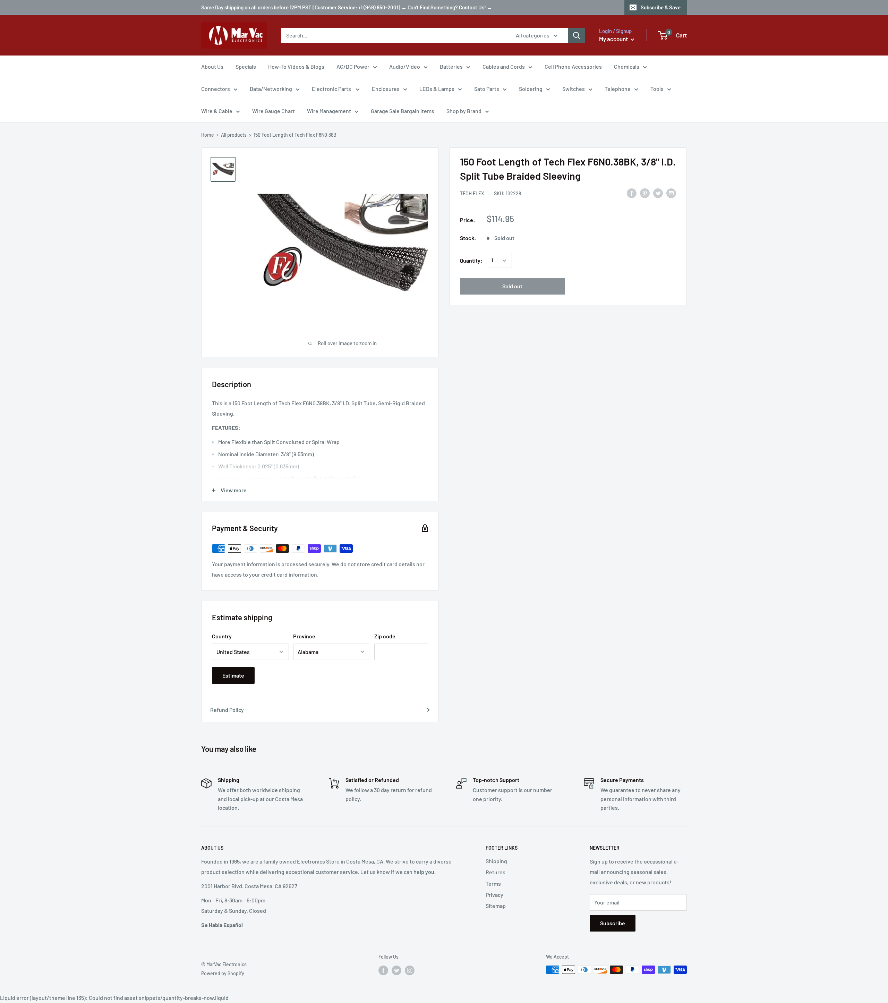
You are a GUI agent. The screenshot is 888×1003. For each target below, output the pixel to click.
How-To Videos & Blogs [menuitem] (296, 66)
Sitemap (496, 905)
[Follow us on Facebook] (383, 970)
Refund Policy (227, 709)
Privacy (494, 894)
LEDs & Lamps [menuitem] (436, 88)
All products (234, 135)
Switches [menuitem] (573, 88)
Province (304, 636)
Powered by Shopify (222, 973)
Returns (495, 872)
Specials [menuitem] (246, 66)
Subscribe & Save (661, 7)
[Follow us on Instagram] (410, 970)
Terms (493, 883)
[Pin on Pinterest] (645, 192)
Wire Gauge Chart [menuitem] (273, 111)
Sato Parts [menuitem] (486, 88)
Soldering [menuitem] (531, 88)
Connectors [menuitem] (215, 88)
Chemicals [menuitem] (626, 66)
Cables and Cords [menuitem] (504, 66)
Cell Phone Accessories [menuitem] (573, 66)
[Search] (576, 35)
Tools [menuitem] (657, 88)
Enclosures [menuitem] (386, 88)
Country (222, 636)
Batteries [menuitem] (451, 66)
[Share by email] (671, 192)
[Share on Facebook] (632, 192)
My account (614, 38)
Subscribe (612, 923)
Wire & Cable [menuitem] (216, 111)
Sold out (512, 286)
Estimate (233, 675)
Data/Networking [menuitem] (271, 88)
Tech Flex (472, 193)
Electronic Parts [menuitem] (332, 88)
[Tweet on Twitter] (658, 192)
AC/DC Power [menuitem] (352, 66)
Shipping (496, 861)
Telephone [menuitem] (618, 88)
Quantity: (471, 260)
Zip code (384, 636)
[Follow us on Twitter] (396, 970)
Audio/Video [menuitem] (404, 66)
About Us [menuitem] (212, 66)
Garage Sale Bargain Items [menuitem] (402, 111)
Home (207, 135)
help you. (424, 871)
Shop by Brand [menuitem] (463, 111)
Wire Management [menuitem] (329, 111)
